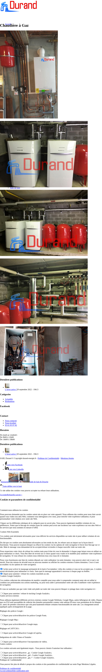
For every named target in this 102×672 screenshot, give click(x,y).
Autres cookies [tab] (6, 644)
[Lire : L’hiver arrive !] (7, 387)
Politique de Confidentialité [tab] (10, 660)
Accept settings (6, 671)
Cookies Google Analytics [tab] (10, 576)
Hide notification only (20, 671)
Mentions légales (67, 458)
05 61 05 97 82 (11, 425)
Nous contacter (11, 421)
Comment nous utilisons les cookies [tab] (14, 510)
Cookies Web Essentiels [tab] (9, 532)
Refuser (10, 495)
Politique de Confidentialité (48, 458)
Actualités (9, 399)
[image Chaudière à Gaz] (51, 74)
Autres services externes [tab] (9, 596)
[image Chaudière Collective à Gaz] (51, 154)
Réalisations (9, 401)
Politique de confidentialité (10, 668)
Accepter (3, 495)
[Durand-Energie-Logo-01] (18, 12)
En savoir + (17, 495)
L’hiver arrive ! (11, 389)
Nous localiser (10, 423)
